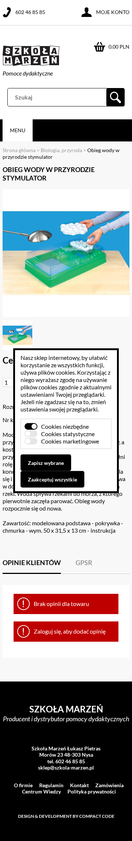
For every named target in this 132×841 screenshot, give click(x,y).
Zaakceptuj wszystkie (52, 479)
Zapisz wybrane (46, 462)
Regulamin (51, 785)
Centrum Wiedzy (41, 791)
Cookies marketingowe (70, 440)
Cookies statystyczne (68, 433)
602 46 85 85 (30, 12)
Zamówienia (109, 785)
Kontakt (79, 785)
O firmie (23, 785)
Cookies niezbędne (65, 426)
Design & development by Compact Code (66, 816)
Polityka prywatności (91, 791)
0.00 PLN (119, 46)
